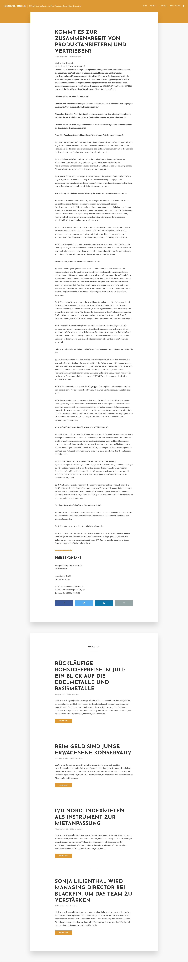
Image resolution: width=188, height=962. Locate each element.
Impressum (163, 6)
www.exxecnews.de (63, 550)
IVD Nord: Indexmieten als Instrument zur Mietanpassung (89, 817)
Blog (145, 6)
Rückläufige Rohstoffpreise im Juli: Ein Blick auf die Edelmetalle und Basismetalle (90, 676)
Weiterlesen (63, 721)
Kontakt (153, 6)
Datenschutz (175, 6)
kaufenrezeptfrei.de (15, 6)
